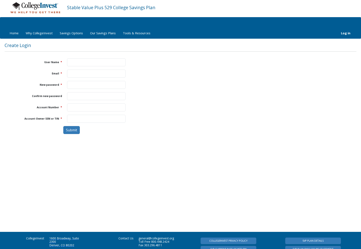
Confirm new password (47, 96)
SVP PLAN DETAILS (313, 241)
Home (14, 33)
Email (57, 73)
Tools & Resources (136, 33)
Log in (345, 33)
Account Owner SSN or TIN (43, 118)
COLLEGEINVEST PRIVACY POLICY (228, 241)
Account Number (49, 107)
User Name (53, 62)
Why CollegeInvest (39, 33)
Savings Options (71, 33)
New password (51, 85)
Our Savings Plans (103, 33)
